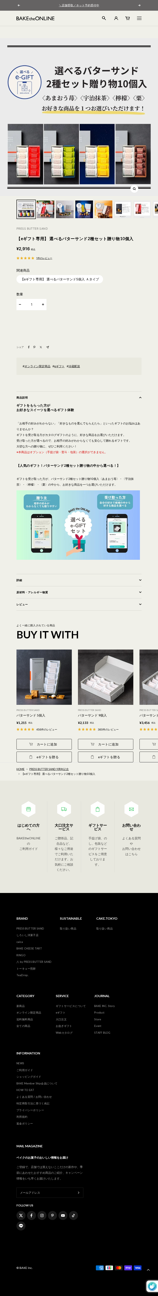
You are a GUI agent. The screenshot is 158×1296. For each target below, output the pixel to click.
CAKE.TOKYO (106, 918)
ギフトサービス (97, 827)
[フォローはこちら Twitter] (21, 1215)
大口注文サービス (64, 827)
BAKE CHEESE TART (29, 948)
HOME (20, 769)
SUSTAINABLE (71, 918)
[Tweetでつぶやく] (41, 347)
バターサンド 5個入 (30, 715)
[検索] (104, 18)
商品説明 (22, 397)
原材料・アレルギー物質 (32, 592)
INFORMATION (28, 1053)
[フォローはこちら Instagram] (41, 1215)
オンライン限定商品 (37, 366)
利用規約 (22, 1116)
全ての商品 (23, 1026)
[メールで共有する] (47, 347)
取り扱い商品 (68, 928)
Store (97, 1019)
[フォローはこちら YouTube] (62, 1215)
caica (19, 941)
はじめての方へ (28, 827)
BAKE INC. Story (104, 1006)
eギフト (59, 366)
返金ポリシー (24, 1123)
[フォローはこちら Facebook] (31, 1215)
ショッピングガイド (28, 1076)
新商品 (20, 1006)
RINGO (21, 955)
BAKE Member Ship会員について (37, 1083)
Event (97, 1026)
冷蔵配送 (74, 366)
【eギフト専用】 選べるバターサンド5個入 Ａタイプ (60, 279)
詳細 (19, 580)
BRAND (22, 918)
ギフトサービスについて (71, 1006)
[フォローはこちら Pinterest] (52, 1215)
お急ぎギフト (64, 1026)
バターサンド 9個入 (92, 715)
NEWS (20, 1063)
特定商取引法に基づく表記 (33, 1103)
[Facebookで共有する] (29, 347)
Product (99, 1012)
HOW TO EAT (25, 1090)
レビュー (22, 604)
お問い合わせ (131, 827)
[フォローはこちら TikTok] (73, 1215)
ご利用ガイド (24, 1070)
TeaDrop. (22, 975)
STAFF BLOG (102, 1032)
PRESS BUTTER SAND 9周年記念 (49, 769)
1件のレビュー (44, 258)
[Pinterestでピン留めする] (34, 347)
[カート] (127, 18)
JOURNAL (102, 996)
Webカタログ (64, 1032)
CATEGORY (25, 996)
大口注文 (61, 1019)
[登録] (78, 1193)
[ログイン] (115, 18)
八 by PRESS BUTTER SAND (34, 961)
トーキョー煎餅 (26, 968)
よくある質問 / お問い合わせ (34, 1096)
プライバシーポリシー (30, 1110)
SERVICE (62, 996)
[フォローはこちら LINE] (21, 1225)
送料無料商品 (24, 1019)
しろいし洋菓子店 (27, 935)
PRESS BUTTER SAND (30, 928)
